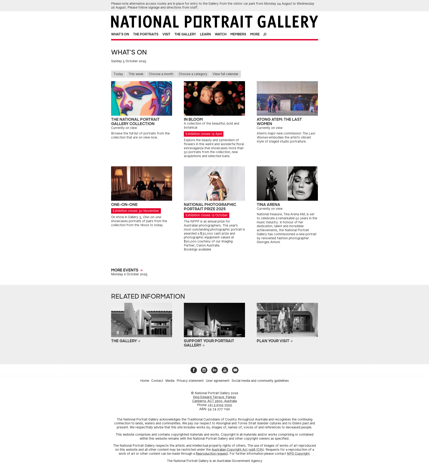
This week (136, 74)
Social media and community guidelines (260, 381)
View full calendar (225, 74)
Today (118, 74)
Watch (220, 34)
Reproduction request (212, 454)
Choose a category (193, 74)
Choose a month (161, 74)
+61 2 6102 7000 (219, 405)
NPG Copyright (298, 454)
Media (169, 381)
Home (144, 381)
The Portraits (145, 34)
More (255, 34)
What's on (120, 34)
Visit (166, 34)
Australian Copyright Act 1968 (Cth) (238, 450)
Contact (157, 381)
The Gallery (185, 34)
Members (238, 34)
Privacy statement (190, 381)
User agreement (217, 381)
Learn (205, 34)
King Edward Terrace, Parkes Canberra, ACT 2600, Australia (214, 399)
